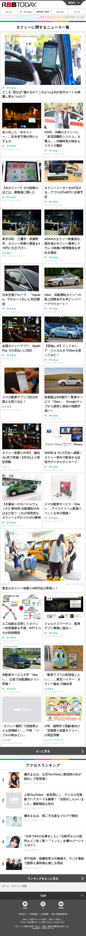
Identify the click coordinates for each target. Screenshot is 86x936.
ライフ (77, 12)
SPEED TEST (43, 12)
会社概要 (45, 914)
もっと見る (43, 751)
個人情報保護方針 (60, 914)
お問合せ (22, 914)
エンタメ (60, 12)
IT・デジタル (26, 12)
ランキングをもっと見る (43, 878)
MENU (71, 2)
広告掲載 (33, 914)
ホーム (9, 12)
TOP (43, 896)
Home (25, 908)
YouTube (61, 908)
